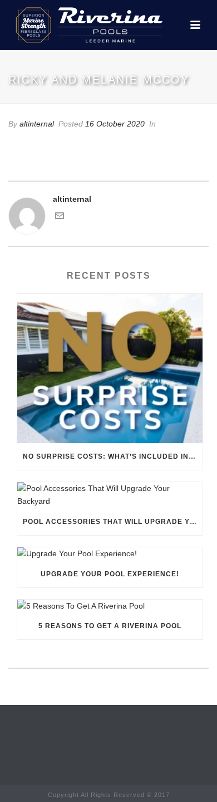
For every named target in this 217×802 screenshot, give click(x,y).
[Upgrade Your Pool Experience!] (110, 554)
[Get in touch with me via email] (59, 217)
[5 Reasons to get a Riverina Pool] (110, 606)
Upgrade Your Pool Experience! (110, 574)
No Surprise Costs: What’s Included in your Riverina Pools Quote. (113, 456)
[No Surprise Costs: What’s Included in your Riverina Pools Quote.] (110, 368)
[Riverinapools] (88, 25)
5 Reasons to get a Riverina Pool (109, 626)
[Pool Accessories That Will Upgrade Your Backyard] (110, 495)
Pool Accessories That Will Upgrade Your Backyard (113, 522)
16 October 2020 (115, 123)
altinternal (36, 123)
